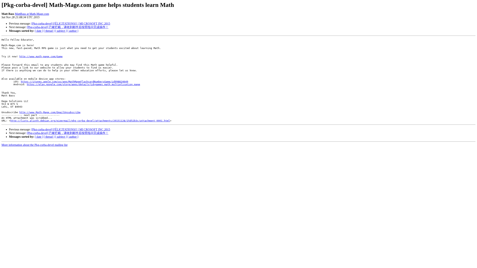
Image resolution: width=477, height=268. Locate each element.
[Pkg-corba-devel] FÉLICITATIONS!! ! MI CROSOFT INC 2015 (70, 23)
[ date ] (39, 30)
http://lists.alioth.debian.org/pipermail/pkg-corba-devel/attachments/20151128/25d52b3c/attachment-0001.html (90, 120)
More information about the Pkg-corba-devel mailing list (34, 144)
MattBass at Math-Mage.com (32, 13)
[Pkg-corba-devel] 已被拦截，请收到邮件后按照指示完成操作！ (67, 27)
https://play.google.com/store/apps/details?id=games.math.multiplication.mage (83, 84)
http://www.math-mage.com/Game (41, 56)
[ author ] (72, 30)
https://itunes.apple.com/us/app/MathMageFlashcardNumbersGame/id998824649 (74, 81)
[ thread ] (49, 30)
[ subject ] (61, 30)
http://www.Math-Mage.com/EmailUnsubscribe (49, 112)
